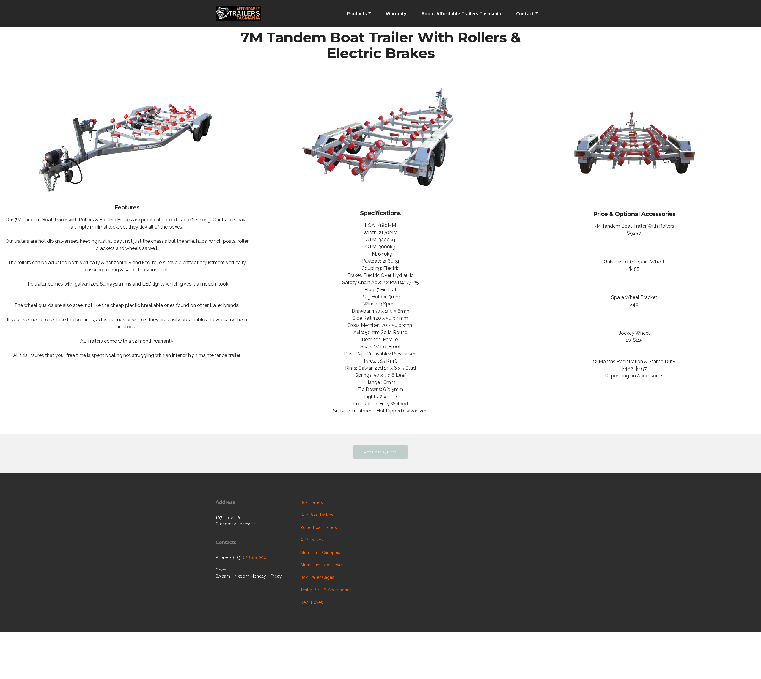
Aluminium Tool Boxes (322, 565)
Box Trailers (311, 502)
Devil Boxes (311, 602)
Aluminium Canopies (320, 552)
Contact (525, 13)
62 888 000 (254, 557)
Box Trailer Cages (317, 577)
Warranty (396, 13)
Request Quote (380, 452)
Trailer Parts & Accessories (325, 589)
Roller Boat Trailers (318, 527)
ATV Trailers (311, 540)
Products (357, 13)
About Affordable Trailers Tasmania (461, 13)
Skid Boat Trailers (316, 515)
